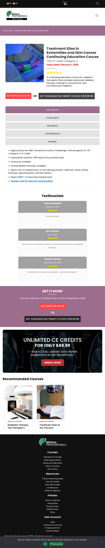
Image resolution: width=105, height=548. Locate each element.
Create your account (52, 525)
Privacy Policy (52, 506)
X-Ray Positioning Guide (52, 478)
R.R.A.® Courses (52, 466)
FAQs (52, 512)
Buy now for (18, 95)
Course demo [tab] (52, 117)
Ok (45, 544)
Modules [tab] (52, 141)
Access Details (52, 531)
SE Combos (52, 469)
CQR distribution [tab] (52, 133)
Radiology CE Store (52, 460)
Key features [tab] (52, 109)
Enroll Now (52, 362)
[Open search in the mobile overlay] (97, 3)
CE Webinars (52, 487)
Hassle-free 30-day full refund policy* (32, 181)
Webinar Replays (52, 490)
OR (52, 313)
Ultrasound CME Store (52, 463)
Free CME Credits (52, 484)
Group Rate (52, 503)
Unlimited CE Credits (53, 457)
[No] (101, 542)
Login (52, 522)
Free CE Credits (52, 481)
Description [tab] (52, 125)
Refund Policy (53, 509)
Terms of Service (52, 500)
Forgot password (52, 528)
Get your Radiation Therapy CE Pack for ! (66, 96)
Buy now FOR (52, 306)
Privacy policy (56, 544)
